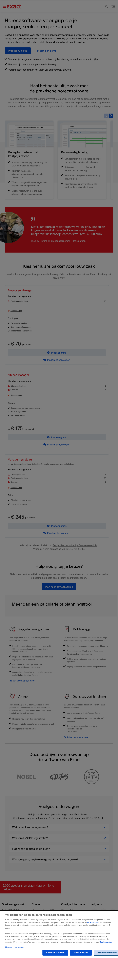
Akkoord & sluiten (55, 952)
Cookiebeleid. (105, 942)
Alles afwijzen (81, 952)
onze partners (92, 922)
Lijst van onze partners (14, 947)
